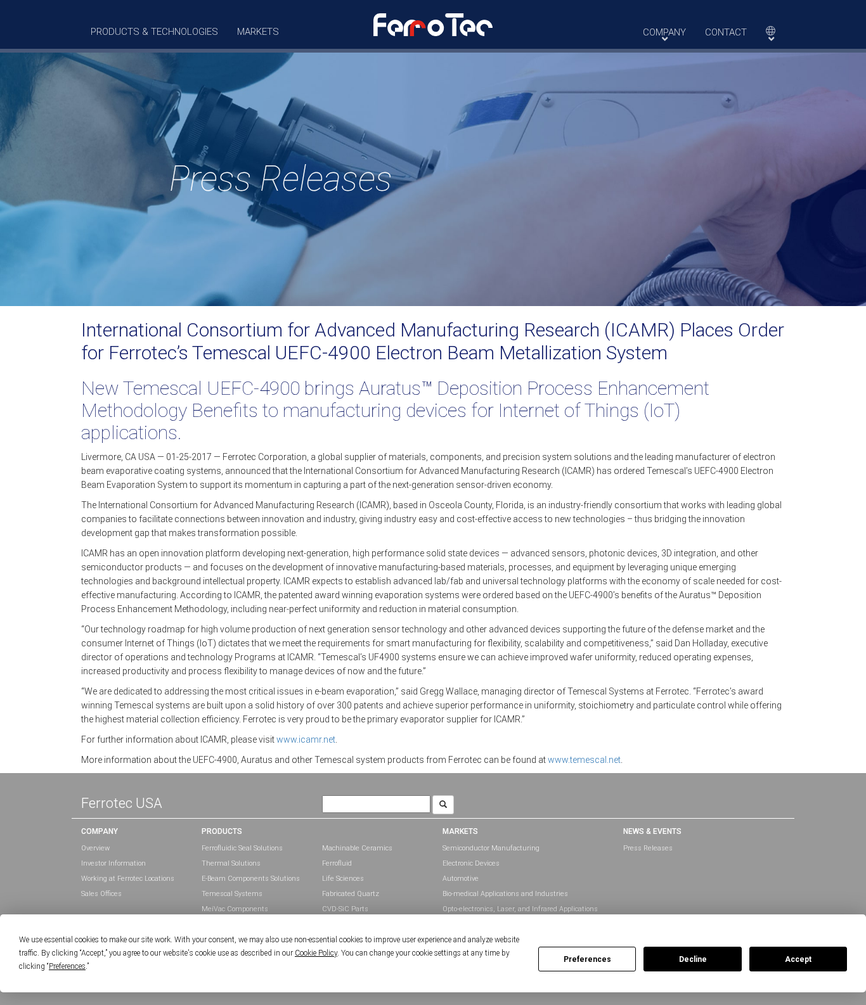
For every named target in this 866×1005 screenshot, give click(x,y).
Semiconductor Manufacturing (491, 848)
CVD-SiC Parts (345, 909)
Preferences (587, 959)
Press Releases (648, 848)
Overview (95, 848)
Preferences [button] (67, 966)
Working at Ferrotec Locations (127, 878)
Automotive (461, 878)
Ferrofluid (337, 863)
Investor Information (113, 863)
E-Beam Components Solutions (251, 878)
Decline (693, 959)
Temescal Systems (232, 894)
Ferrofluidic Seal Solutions (242, 848)
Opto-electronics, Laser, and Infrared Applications (520, 909)
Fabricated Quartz (350, 894)
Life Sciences (343, 878)
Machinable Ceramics (357, 848)
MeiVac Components (235, 909)
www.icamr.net (305, 739)
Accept (798, 959)
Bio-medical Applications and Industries (505, 894)
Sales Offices (101, 894)
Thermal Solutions (231, 863)
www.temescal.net (584, 760)
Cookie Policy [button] (316, 953)
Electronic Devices (471, 863)
